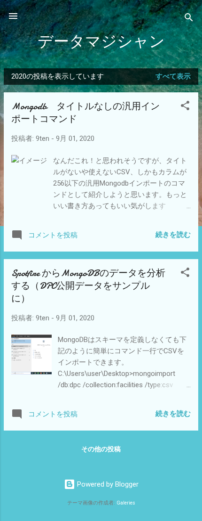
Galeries (126, 503)
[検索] (188, 19)
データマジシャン (101, 41)
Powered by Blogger (107, 484)
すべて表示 (173, 76)
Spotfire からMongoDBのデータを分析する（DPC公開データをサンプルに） (88, 286)
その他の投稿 (101, 449)
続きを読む (173, 234)
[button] (185, 107)
